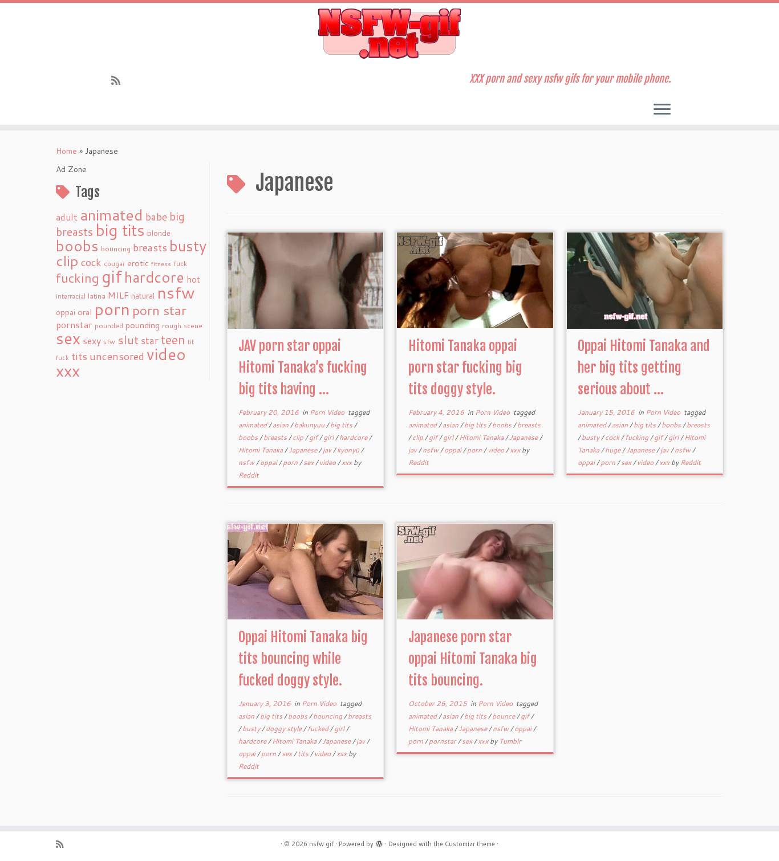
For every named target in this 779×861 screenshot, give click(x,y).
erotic (138, 263)
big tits (120, 230)
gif (112, 276)
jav (328, 450)
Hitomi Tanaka (261, 450)
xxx (68, 370)
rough (171, 325)
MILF (118, 295)
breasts (150, 247)
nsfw (176, 292)
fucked (318, 728)
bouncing (116, 248)
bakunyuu (310, 425)
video (166, 354)
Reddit (248, 475)
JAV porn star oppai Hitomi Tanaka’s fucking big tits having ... (302, 367)
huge (613, 450)
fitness (161, 263)
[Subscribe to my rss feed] (119, 80)
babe (156, 216)
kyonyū (349, 450)
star (150, 340)
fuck (180, 263)
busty (187, 245)
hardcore (154, 277)
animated (111, 215)
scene (193, 325)
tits (79, 356)
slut (128, 339)
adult (67, 217)
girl (329, 437)
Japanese (304, 450)
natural (143, 295)
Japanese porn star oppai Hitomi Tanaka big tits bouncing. (472, 659)
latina (97, 296)
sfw (109, 341)
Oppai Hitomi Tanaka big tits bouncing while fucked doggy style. (303, 659)
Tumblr (510, 741)
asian (281, 425)
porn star (159, 310)
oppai (65, 312)
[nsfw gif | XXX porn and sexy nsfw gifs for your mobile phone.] (389, 34)
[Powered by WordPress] (379, 842)
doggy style (284, 728)
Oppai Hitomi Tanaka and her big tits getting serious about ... (644, 367)
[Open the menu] (662, 110)
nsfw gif (321, 843)
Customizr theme (470, 843)
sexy (92, 340)
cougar (114, 263)
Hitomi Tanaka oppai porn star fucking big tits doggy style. (465, 367)
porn (112, 308)
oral (85, 312)
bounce (504, 716)
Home (66, 151)
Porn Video (328, 412)
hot (193, 279)
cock (91, 262)
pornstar (74, 325)
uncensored (117, 356)
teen (173, 339)
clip (67, 261)
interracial (71, 296)
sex (68, 338)
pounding (142, 325)
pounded (109, 325)
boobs (77, 245)
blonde (159, 232)
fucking (77, 278)
